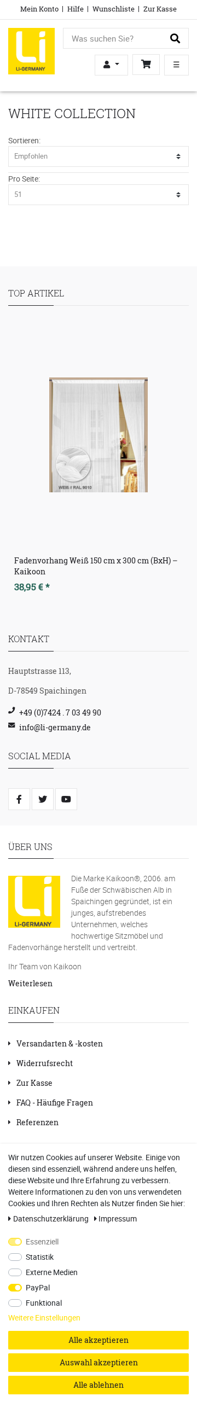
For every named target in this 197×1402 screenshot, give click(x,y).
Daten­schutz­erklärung (51, 1218)
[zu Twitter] (43, 799)
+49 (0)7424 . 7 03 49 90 (60, 712)
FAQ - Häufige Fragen (54, 1102)
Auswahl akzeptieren (99, 1362)
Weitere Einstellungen (44, 1317)
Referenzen (37, 1122)
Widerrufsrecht (44, 1063)
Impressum (118, 1218)
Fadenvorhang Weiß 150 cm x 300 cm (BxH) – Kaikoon (96, 566)
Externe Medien (52, 1272)
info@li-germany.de (55, 727)
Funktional (44, 1303)
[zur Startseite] (31, 50)
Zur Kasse (160, 9)
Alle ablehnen (98, 1385)
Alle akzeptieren (98, 1340)
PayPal (38, 1287)
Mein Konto (39, 9)
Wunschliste (113, 9)
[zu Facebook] (19, 799)
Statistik (40, 1257)
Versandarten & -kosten (59, 1043)
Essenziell (42, 1241)
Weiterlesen (30, 983)
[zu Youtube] (66, 799)
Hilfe (75, 9)
